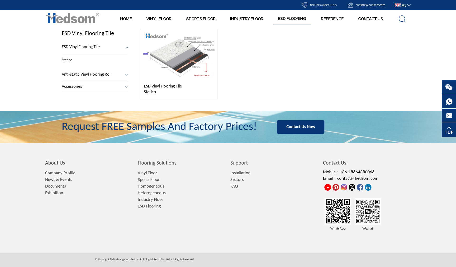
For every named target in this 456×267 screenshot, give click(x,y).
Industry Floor (150, 200)
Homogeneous (151, 186)
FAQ (234, 186)
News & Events (58, 180)
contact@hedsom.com (370, 5)
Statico (150, 92)
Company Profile (60, 173)
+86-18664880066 (323, 5)
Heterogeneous (152, 193)
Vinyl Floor (147, 173)
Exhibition (54, 193)
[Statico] (178, 55)
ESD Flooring (149, 206)
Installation (240, 173)
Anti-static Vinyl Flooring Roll (86, 74)
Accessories (72, 86)
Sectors (237, 180)
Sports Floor (149, 180)
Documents (55, 186)
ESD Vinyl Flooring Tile (88, 34)
